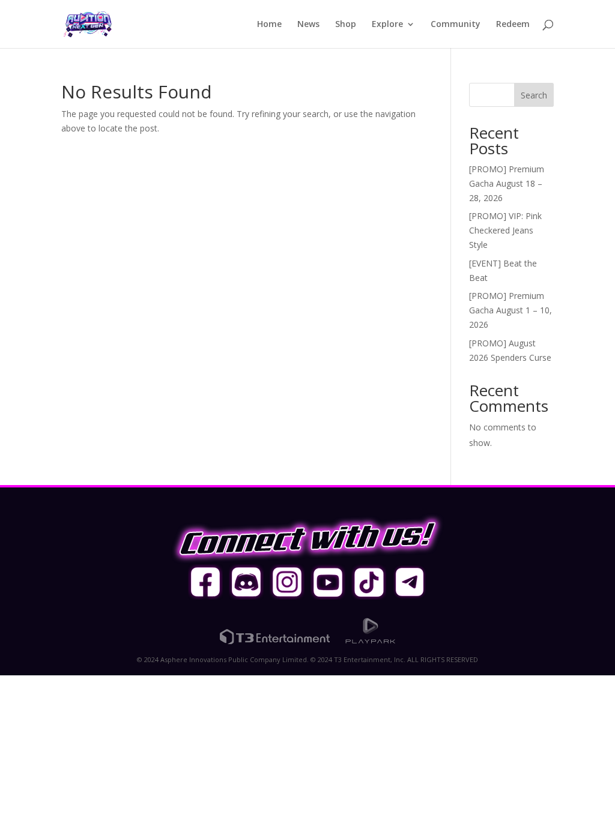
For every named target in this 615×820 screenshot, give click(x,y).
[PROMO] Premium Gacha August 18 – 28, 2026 (506, 183)
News (308, 24)
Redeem (513, 24)
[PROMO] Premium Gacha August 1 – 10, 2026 (510, 310)
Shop (345, 24)
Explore (387, 24)
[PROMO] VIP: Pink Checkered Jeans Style (505, 230)
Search (534, 95)
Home (269, 24)
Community (455, 24)
